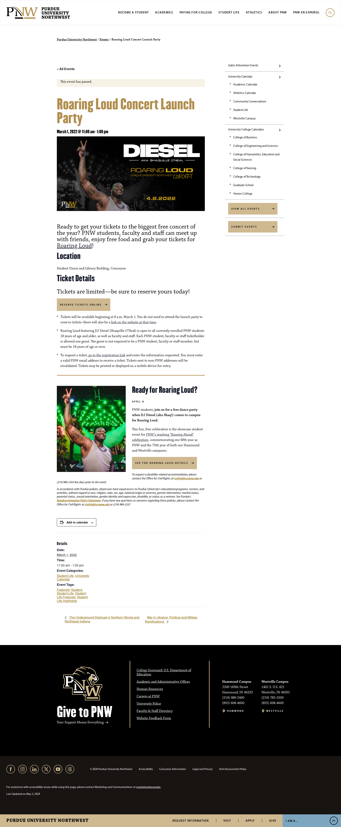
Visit (227, 820)
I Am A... (292, 821)
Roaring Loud (74, 245)
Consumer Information (172, 769)
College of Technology (246, 176)
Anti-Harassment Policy (232, 769)
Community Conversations (249, 101)
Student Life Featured (71, 595)
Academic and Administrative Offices (163, 682)
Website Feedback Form (154, 718)
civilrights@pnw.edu (186, 478)
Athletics (254, 12)
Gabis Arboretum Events (243, 65)
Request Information (190, 820)
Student (76, 589)
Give (272, 820)
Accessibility (146, 769)
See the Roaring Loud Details (161, 462)
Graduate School (243, 185)
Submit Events (244, 226)
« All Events (66, 69)
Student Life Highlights (72, 599)
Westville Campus (244, 118)
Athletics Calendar (244, 93)
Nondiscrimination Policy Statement (79, 500)
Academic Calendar (245, 84)
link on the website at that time (133, 322)
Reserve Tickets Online (81, 304)
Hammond (235, 710)
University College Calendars (246, 129)
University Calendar (240, 76)
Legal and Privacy (202, 769)
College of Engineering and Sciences (255, 146)
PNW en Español (306, 12)
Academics (164, 12)
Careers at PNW (148, 696)
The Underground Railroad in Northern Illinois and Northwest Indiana (102, 619)
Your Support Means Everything (80, 722)
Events (104, 39)
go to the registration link (106, 355)
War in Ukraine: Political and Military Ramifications (171, 619)
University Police (149, 703)
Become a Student (133, 12)
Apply (250, 820)
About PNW (277, 12)
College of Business (245, 137)
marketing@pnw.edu (148, 787)
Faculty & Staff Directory (155, 711)
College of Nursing (244, 168)
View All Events (245, 208)
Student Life (229, 12)
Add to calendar (77, 522)
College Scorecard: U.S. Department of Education (164, 672)
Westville (275, 710)
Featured (63, 589)
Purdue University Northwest (47, 820)
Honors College (242, 193)
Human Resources (150, 689)
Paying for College (196, 12)
